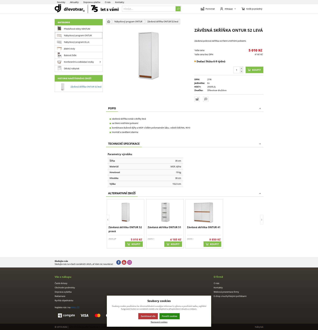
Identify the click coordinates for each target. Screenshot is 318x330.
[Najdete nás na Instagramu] (129, 262)
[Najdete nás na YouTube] (124, 262)
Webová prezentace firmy (226, 291)
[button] (107, 224)
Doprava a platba (91, 2)
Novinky (61, 2)
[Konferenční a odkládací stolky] (100, 61)
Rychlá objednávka (64, 300)
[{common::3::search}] (178, 8)
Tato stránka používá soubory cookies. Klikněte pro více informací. (101, 326)
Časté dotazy (61, 283)
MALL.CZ (75, 307)
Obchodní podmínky (65, 287)
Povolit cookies (169, 316)
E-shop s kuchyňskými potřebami (230, 296)
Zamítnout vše (148, 316)
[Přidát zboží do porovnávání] (197, 99)
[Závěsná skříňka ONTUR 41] (204, 212)
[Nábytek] (87, 8)
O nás (107, 2)
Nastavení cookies (159, 322)
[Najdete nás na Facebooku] (118, 262)
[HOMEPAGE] (108, 21)
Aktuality (74, 2)
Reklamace (60, 296)
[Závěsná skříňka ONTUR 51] (165, 212)
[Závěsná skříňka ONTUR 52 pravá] (125, 212)
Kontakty (119, 2)
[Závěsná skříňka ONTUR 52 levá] (148, 55)
